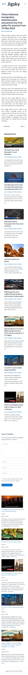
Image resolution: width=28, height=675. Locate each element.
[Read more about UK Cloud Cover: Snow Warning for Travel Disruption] (14, 142)
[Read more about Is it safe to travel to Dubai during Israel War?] (14, 360)
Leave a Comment (8, 157)
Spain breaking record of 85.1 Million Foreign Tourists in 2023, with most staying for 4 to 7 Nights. (11, 644)
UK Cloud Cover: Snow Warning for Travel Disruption (11, 152)
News (15, 157)
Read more (16, 526)
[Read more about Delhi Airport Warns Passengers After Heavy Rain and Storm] (14, 214)
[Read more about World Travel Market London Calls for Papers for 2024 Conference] (14, 397)
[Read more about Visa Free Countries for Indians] (14, 250)
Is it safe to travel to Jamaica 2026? (11, 542)
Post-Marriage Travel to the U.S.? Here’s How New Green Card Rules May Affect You (13, 187)
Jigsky (13, 4)
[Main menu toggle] (25, 3)
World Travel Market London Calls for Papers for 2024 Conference (13, 407)
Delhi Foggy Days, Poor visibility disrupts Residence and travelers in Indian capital (13, 294)
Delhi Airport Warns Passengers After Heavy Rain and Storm (13, 224)
